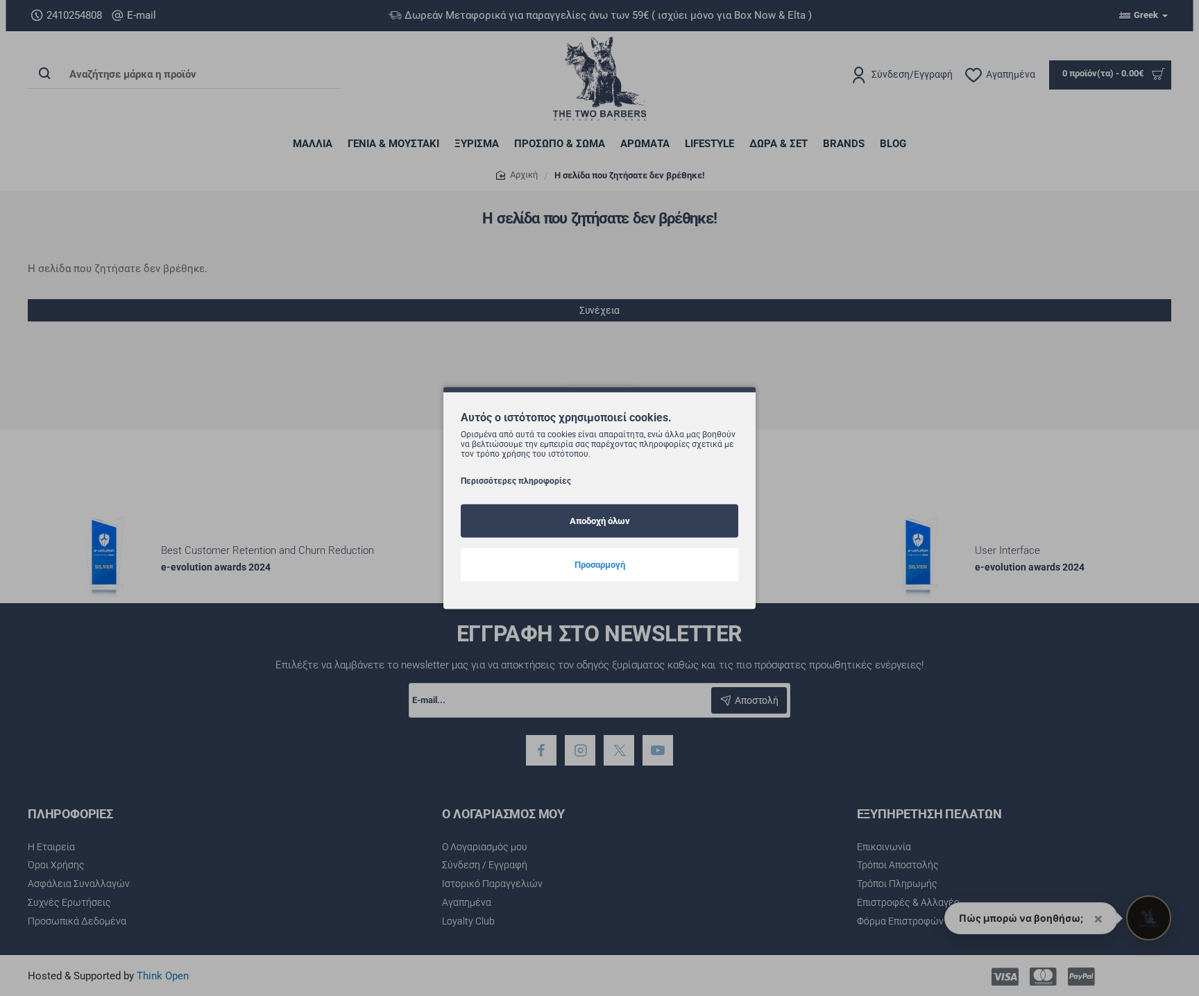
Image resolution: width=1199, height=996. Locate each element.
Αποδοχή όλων (600, 521)
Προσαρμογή (600, 564)
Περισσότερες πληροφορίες (516, 481)
